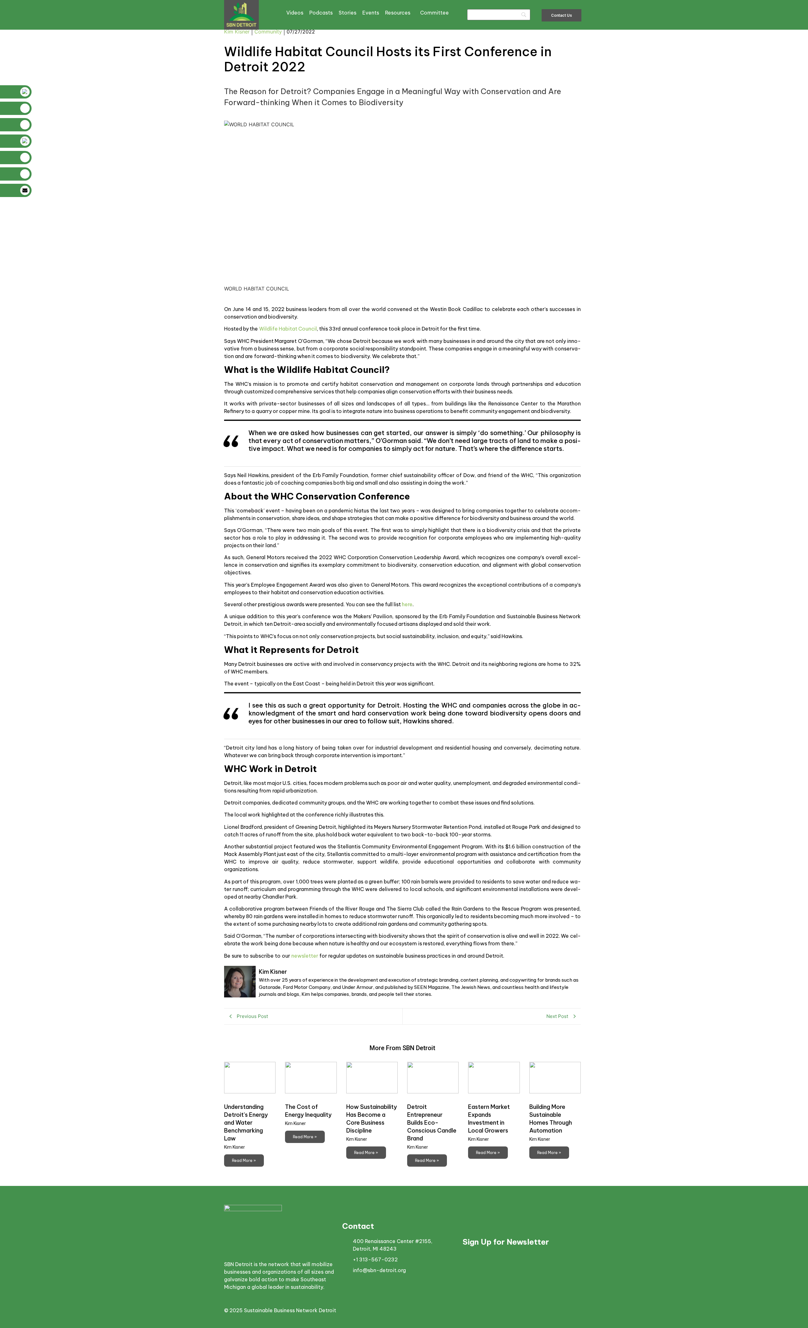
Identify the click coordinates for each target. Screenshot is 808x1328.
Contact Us (561, 15)
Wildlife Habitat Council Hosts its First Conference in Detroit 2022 (388, 59)
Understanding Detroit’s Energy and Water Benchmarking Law (246, 1122)
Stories (347, 12)
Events (370, 12)
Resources (397, 12)
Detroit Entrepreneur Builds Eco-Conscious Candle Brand (431, 1122)
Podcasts (321, 12)
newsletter (304, 956)
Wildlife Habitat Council (288, 329)
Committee (434, 12)
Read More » (244, 1160)
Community (268, 31)
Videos (294, 12)
